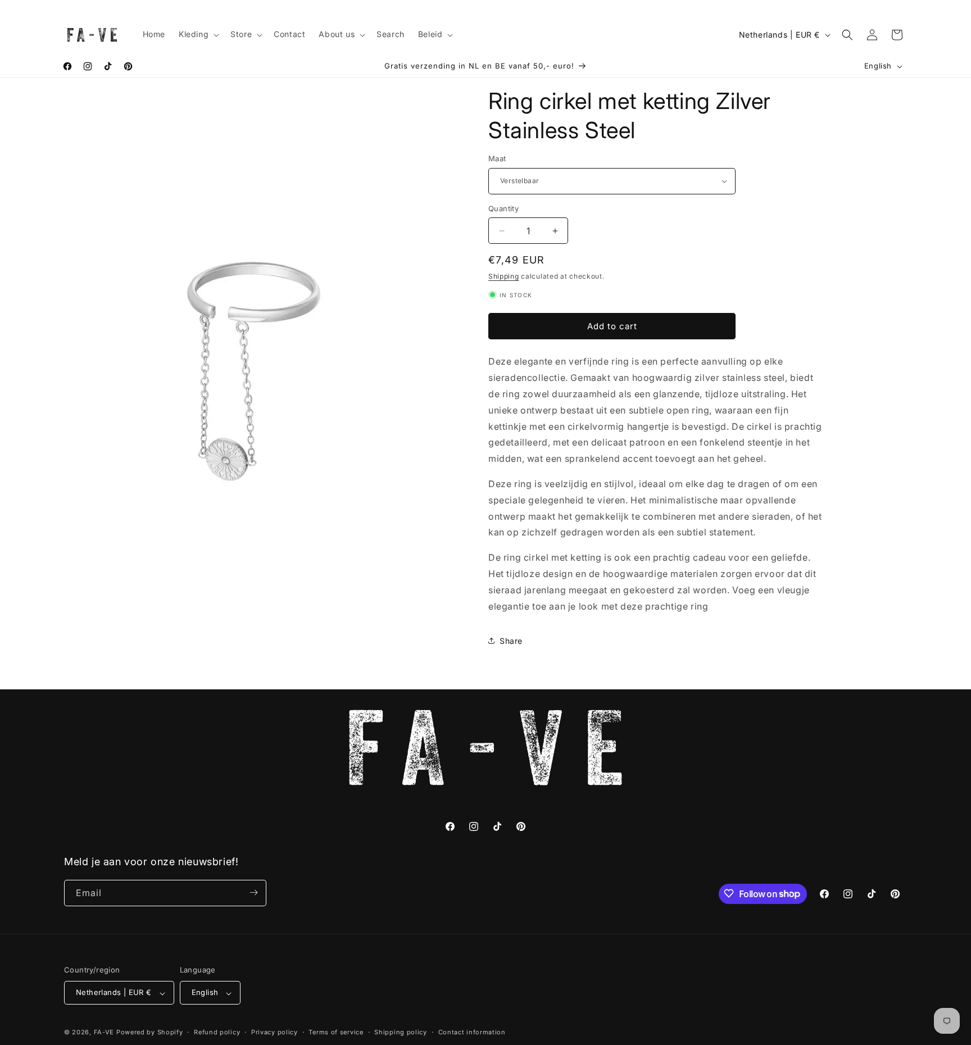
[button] (198, 34)
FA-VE (104, 1033)
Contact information (472, 1032)
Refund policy (217, 1032)
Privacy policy (274, 1032)
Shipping (503, 276)
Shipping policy (400, 1032)
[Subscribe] (253, 892)
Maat (497, 158)
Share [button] (511, 641)
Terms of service (335, 1032)
